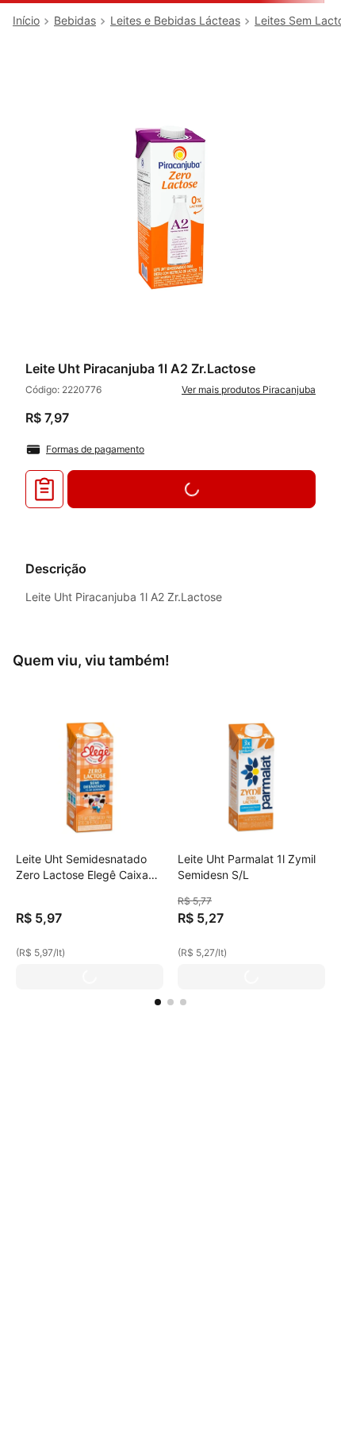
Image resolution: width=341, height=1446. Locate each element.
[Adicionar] (89, 976)
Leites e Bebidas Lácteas (175, 20)
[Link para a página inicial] (26, 21)
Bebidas (75, 20)
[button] (158, 1002)
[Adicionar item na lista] (44, 489)
